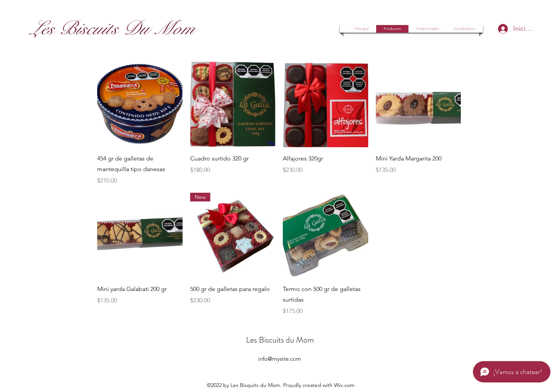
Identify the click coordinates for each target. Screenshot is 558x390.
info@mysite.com (279, 358)
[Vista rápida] (140, 104)
